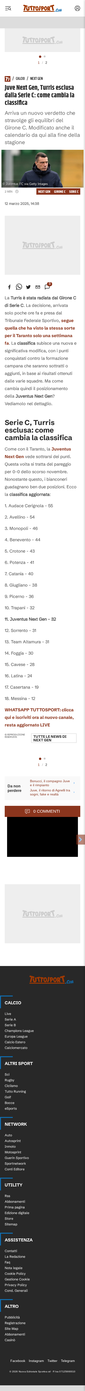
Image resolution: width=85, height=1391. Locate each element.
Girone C (59, 191)
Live (8, 1014)
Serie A (10, 1019)
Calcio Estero (15, 1042)
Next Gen (36, 79)
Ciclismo (11, 1086)
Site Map (11, 1329)
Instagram (36, 1361)
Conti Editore (15, 1169)
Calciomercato (16, 1048)
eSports (11, 1108)
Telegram (68, 1361)
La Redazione (15, 1256)
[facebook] (9, 287)
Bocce (9, 1103)
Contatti (11, 1251)
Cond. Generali (16, 1290)
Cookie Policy (15, 1273)
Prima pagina (15, 1207)
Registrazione (15, 1323)
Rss (7, 1196)
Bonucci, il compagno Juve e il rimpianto (50, 783)
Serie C (73, 191)
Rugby (9, 1080)
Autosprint (13, 1141)
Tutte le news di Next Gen (49, 738)
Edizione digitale (17, 1213)
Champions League (19, 1031)
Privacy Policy (16, 1285)
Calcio (20, 79)
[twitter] (28, 287)
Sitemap (11, 1224)
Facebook (17, 1361)
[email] (37, 287)
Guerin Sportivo (17, 1158)
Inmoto (10, 1146)
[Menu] (8, 8)
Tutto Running (15, 1091)
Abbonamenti (15, 1201)
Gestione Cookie (17, 1279)
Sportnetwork (15, 1163)
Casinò (10, 1340)
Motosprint (13, 1152)
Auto (8, 1135)
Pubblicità (12, 1317)
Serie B (10, 1025)
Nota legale (13, 1268)
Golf (8, 1097)
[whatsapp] (19, 287)
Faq (7, 1262)
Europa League (16, 1036)
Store (9, 1218)
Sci (7, 1074)
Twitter (52, 1361)
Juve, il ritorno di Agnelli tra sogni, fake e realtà (50, 792)
